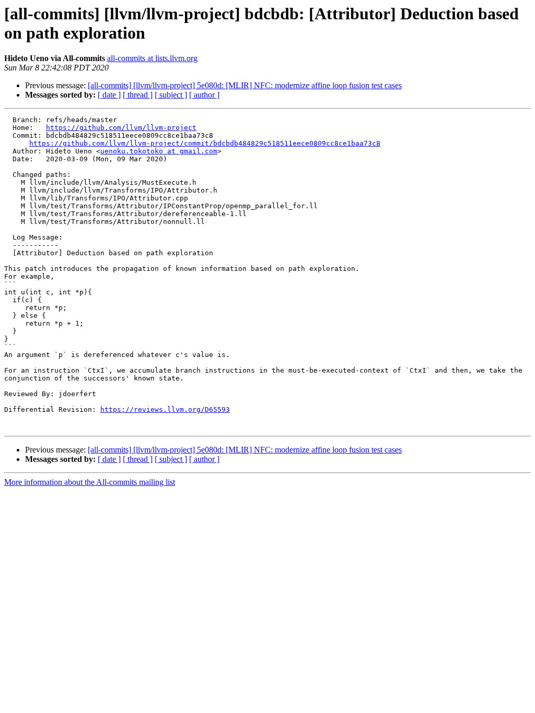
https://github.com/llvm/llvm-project (121, 128)
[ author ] (204, 94)
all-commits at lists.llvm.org (152, 58)
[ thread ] (138, 94)
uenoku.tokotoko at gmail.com (158, 151)
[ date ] (109, 94)
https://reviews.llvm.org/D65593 (165, 409)
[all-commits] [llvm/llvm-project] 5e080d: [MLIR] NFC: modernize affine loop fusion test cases (245, 85)
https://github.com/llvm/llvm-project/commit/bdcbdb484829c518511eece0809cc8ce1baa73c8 (204, 143)
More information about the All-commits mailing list (89, 482)
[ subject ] (171, 94)
